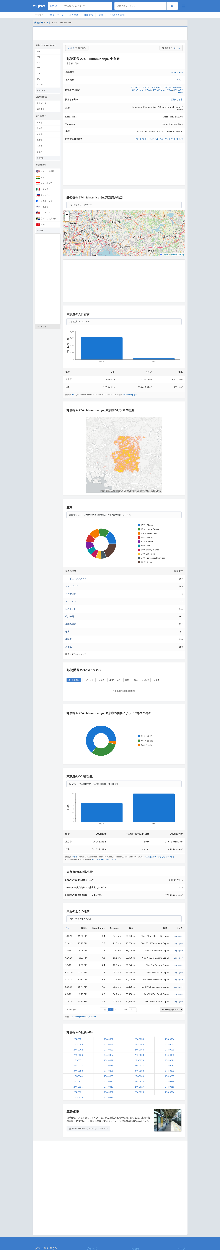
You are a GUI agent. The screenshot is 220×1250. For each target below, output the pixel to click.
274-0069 (169, 1055)
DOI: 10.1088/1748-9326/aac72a (105, 860)
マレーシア (43, 212)
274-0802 (139, 1071)
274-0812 (108, 1081)
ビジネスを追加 (117, 15)
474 (181, 80)
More (180, 92)
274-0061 (157, 90)
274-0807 (169, 1076)
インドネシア (44, 183)
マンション (70, 601)
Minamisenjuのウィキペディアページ (90, 1128)
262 (38, 52)
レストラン (70, 609)
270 (38, 57)
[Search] (172, 6)
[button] (67, 214)
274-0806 (139, 1076)
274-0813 (139, 1081)
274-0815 (78, 1087)
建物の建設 (70, 624)
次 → (132, 1009)
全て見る (40, 158)
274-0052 (146, 87)
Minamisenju (177, 72)
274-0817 (139, 1087)
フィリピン (43, 195)
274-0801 (108, 1071)
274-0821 (78, 1092)
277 (171, 139)
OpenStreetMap (177, 254)
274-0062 (167, 90)
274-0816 (108, 1087)
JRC (73, 395)
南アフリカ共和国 (46, 218)
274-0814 (169, 1081)
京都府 (39, 128)
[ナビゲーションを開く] (183, 6)
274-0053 (156, 87)
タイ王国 (42, 206)
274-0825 (78, 1097)
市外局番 (73, 15)
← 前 (104, 1009)
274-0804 (78, 1076)
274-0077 (139, 1065)
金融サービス (114, 680)
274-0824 (169, 1092)
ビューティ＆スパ (141, 680)
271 (38, 62)
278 (176, 139)
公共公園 (69, 616)
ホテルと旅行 (73, 680)
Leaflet (165, 254)
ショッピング (71, 586)
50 (125, 1009)
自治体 (156, 680)
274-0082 (78, 1071)
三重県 (39, 122)
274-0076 (108, 1065)
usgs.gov (178, 936)
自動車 (101, 680)
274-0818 (169, 1087)
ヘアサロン (70, 594)
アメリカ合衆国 (45, 171)
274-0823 (139, 1092)
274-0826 (108, 1097)
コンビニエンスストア (75, 578)
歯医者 (68, 639)
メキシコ (42, 189)
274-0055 (177, 87)
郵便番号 (88, 15)
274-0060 (146, 90)
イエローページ (56, 15)
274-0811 (78, 1081)
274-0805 (108, 1076)
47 (176, 80)
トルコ (41, 224)
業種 (101, 15)
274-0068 (139, 1055)
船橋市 (174, 99)
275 (38, 79)
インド (41, 177)
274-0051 (135, 87)
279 (181, 139)
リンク (75, 857)
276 (166, 139)
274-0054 (167, 87)
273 (38, 73)
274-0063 (178, 90)
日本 (48, 22)
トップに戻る (41, 326)
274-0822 (108, 1092)
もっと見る (41, 90)
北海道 (39, 146)
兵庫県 (39, 140)
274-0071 (78, 1060)
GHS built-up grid (130, 395)
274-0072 (108, 1060)
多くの (39, 84)
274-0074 (169, 1060)
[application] (124, 347)
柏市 (180, 99)
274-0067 (108, 1055)
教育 (67, 631)
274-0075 (78, 1065)
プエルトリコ (44, 201)
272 (38, 68)
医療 (127, 680)
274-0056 (136, 90)
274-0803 (169, 1071)
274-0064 (139, 1050)
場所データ (41, 103)
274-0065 (169, 1050)
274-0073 (139, 1060)
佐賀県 (39, 134)
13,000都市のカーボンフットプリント (159, 857)
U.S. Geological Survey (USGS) (83, 1017)
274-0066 (78, 1055)
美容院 (68, 647)
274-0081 (169, 1065)
